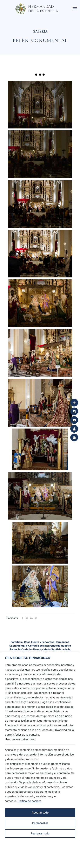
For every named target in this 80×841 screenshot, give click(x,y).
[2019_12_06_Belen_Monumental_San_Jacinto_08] (40, 253)
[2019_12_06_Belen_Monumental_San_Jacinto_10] (40, 154)
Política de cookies (29, 801)
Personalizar (40, 823)
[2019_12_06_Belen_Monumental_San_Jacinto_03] (40, 496)
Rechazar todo (40, 833)
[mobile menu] (74, 8)
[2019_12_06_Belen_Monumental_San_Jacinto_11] (40, 104)
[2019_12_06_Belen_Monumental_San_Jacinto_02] (40, 543)
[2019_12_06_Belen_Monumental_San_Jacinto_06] (40, 353)
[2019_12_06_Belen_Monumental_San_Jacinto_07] (40, 303)
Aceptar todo (40, 812)
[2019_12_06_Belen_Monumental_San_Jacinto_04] (40, 449)
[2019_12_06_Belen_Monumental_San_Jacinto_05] (40, 403)
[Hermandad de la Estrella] (41, 5)
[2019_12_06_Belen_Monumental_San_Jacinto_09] (40, 204)
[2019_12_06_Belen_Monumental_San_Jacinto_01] (40, 586)
